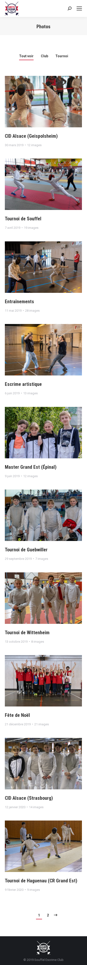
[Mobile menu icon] (79, 8)
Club (44, 56)
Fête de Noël (17, 715)
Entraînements (19, 301)
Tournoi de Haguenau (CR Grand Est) (41, 881)
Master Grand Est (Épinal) (31, 467)
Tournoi (61, 56)
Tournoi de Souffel (23, 219)
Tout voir (26, 56)
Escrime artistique (23, 384)
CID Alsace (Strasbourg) (29, 798)
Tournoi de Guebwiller (26, 550)
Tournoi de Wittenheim (27, 632)
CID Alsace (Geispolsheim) (31, 136)
